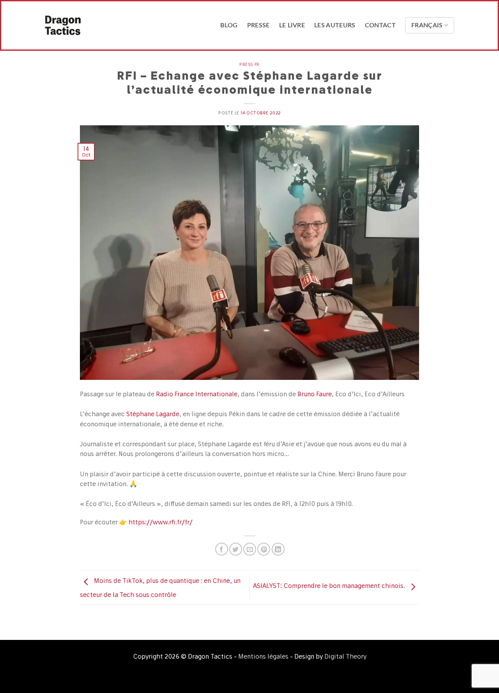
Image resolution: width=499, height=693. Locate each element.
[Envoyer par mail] (249, 549)
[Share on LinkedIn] (278, 549)
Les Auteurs (335, 25)
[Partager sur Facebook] (221, 549)
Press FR (249, 64)
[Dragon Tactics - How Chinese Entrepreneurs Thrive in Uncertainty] (84, 25)
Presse (258, 25)
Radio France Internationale (196, 394)
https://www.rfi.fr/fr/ (161, 522)
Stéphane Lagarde (152, 414)
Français (427, 25)
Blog (228, 25)
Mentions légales (263, 656)
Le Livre (292, 25)
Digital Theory (345, 656)
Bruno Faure (314, 394)
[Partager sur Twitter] (235, 549)
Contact (380, 25)
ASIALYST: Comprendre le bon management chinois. (330, 586)
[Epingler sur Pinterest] (263, 549)
